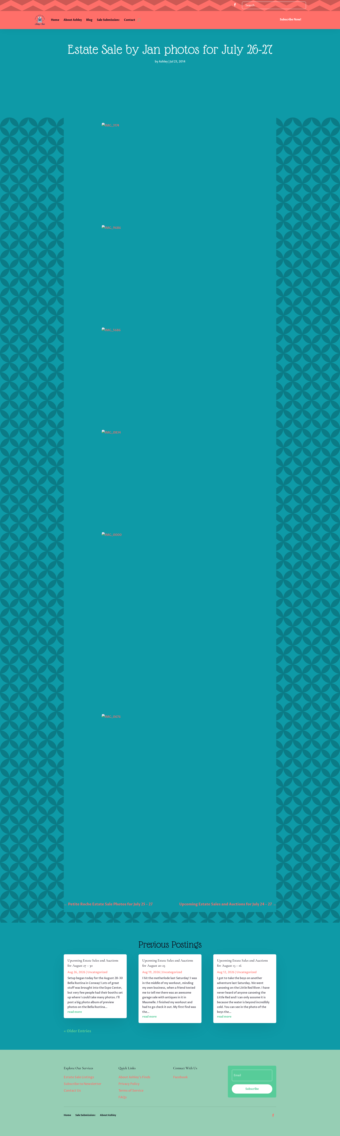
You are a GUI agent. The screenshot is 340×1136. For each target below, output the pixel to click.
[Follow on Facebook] (273, 1115)
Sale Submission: (108, 20)
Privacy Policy (129, 1084)
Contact (129, 20)
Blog (89, 20)
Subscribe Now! (290, 19)
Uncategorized (97, 972)
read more (74, 1012)
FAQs (122, 1097)
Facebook (180, 1077)
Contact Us (72, 1090)
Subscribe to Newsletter (82, 1084)
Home (55, 20)
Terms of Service (130, 1090)
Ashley (163, 61)
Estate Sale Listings (79, 1077)
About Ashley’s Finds (134, 1077)
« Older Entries (77, 1031)
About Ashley (73, 20)
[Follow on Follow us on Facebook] (235, 5)
